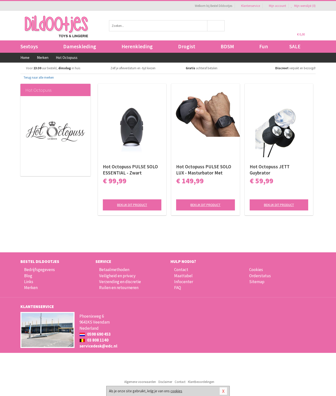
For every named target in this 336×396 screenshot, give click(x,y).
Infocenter (183, 281)
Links (28, 281)
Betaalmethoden (114, 269)
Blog (28, 275)
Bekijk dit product (132, 205)
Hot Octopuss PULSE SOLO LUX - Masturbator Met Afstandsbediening (203, 170)
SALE (295, 46)
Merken (31, 287)
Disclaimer (165, 382)
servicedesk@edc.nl (98, 346)
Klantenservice (250, 6)
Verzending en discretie (120, 281)
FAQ (177, 287)
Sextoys (29, 46)
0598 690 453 (98, 334)
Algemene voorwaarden (140, 382)
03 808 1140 (97, 340)
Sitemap (256, 281)
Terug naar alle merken (38, 77)
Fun (263, 46)
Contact (181, 269)
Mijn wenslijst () (304, 6)
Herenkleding (137, 46)
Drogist (186, 46)
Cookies (256, 269)
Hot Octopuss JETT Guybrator (270, 170)
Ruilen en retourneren (118, 287)
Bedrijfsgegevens (39, 269)
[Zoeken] (216, 25)
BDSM (227, 46)
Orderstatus (260, 275)
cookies (176, 391)
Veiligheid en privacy (117, 275)
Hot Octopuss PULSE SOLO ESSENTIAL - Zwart (130, 170)
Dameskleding (79, 46)
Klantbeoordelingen (201, 382)
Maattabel (183, 275)
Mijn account (277, 6)
